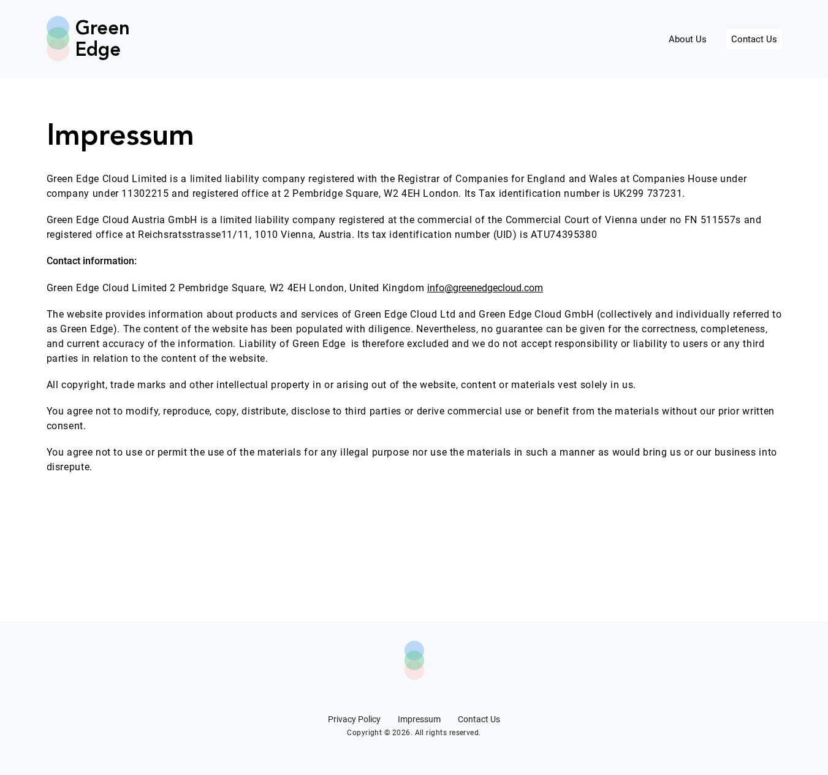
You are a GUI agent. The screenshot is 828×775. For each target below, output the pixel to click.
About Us (688, 39)
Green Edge (98, 40)
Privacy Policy (354, 719)
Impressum (419, 719)
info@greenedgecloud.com (485, 288)
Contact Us (754, 39)
